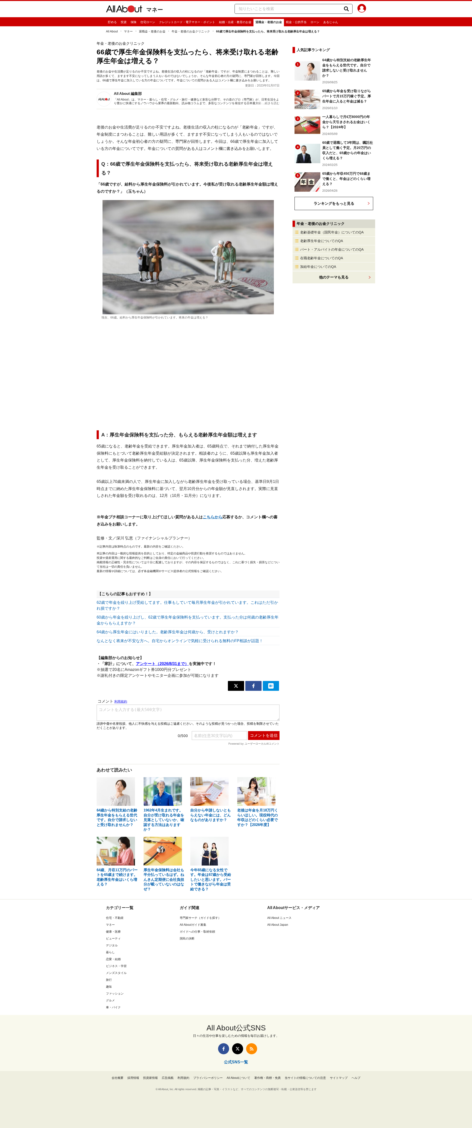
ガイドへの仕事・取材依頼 (197, 931)
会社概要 (117, 1078)
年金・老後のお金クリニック (191, 31)
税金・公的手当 (296, 22)
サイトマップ (339, 1078)
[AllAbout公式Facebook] (223, 1048)
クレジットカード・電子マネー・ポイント (187, 22)
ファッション (115, 993)
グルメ (110, 1000)
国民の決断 (187, 938)
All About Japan (277, 924)
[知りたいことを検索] (346, 9)
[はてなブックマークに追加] (271, 686)
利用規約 (183, 1078)
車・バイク (113, 1007)
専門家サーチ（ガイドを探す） (200, 918)
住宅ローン (147, 22)
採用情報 (133, 1078)
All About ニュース (279, 918)
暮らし (110, 952)
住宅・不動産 (115, 918)
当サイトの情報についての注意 (305, 1078)
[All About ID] (361, 9)
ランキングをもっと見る (334, 203)
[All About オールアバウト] (124, 9)
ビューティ (113, 938)
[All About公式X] (237, 1048)
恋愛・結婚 (113, 959)
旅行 (109, 980)
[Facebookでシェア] (253, 686)
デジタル (112, 945)
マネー (154, 10)
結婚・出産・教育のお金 (235, 22)
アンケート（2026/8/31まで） (162, 664)
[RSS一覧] (251, 1048)
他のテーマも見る (334, 277)
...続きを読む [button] (271, 103)
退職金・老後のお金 (268, 22)
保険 (133, 22)
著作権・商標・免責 (267, 1078)
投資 (124, 22)
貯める (112, 22)
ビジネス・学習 (116, 966)
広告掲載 (168, 1078)
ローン (314, 22)
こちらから (212, 517)
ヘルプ (356, 1078)
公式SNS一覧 (236, 1062)
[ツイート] (236, 686)
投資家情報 (150, 1078)
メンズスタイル (116, 973)
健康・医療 (113, 931)
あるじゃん (330, 22)
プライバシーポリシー (208, 1078)
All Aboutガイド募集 (193, 924)
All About (112, 31)
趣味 (109, 986)
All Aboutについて (238, 1078)
